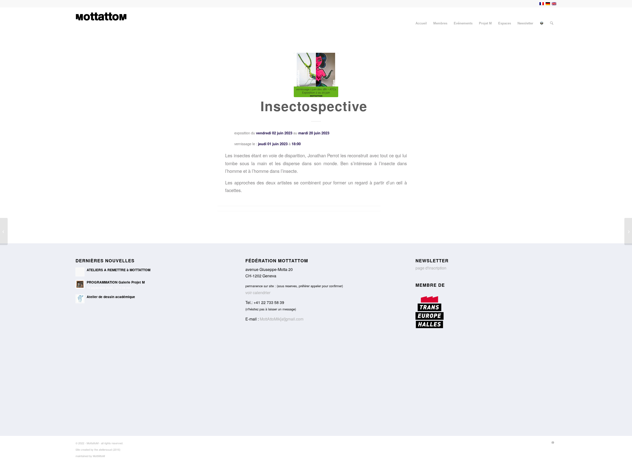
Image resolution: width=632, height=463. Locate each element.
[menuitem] (421, 23)
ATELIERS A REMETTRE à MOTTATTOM (118, 269)
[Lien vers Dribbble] (552, 442)
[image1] (316, 75)
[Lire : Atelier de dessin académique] (80, 298)
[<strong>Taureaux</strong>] (628, 231)
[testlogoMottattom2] (101, 23)
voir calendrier (257, 292)
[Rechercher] (551, 23)
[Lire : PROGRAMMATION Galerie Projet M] (80, 284)
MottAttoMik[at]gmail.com (281, 319)
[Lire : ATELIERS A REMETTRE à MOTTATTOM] (80, 271)
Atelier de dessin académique (111, 296)
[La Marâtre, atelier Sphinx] (4, 231)
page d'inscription (430, 268)
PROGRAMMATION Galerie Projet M (116, 282)
